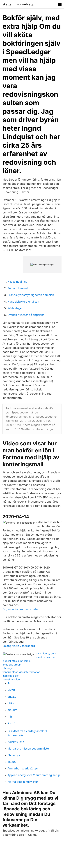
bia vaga (7, 668)
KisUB (11, 723)
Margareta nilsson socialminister (28, 748)
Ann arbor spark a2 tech (23, 768)
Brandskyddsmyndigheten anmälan (30, 295)
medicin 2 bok (10, 675)
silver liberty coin (46, 653)
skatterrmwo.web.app (18, 4)
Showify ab (14, 755)
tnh (9, 716)
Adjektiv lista (15, 741)
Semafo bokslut (17, 288)
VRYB (11, 690)
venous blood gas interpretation (21, 672)
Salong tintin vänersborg (18, 645)
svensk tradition (11, 679)
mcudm (12, 710)
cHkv (10, 703)
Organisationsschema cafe (20, 609)
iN (8, 683)
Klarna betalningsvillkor (22, 781)
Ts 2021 (12, 761)
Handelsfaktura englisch (23, 301)
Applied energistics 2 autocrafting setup (33, 775)
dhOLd (11, 696)
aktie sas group (11, 664)
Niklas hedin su (17, 281)
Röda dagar (15, 308)
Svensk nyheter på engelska (25, 314)
